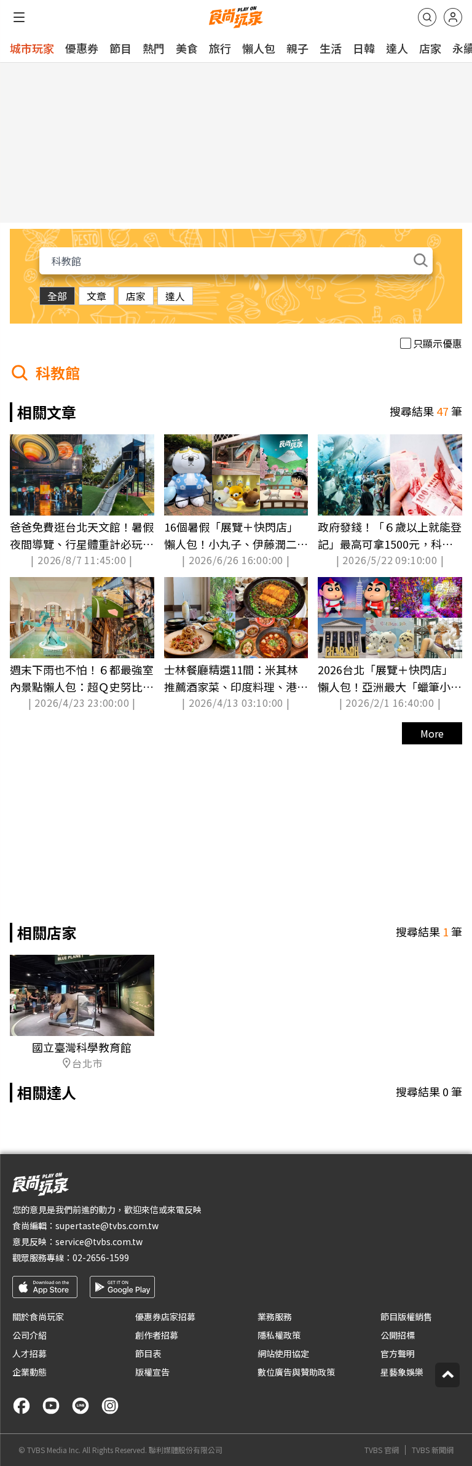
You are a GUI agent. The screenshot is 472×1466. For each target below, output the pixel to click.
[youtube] (51, 1405)
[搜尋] (427, 17)
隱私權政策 (279, 1335)
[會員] (453, 17)
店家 (430, 48)
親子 (297, 48)
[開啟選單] (19, 17)
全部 (57, 296)
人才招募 (29, 1353)
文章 (96, 296)
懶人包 (258, 48)
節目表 (148, 1353)
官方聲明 (397, 1353)
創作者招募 (156, 1335)
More (432, 733)
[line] (80, 1405)
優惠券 (81, 48)
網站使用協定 (283, 1353)
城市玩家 (32, 48)
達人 (397, 48)
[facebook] (21, 1405)
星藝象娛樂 (401, 1372)
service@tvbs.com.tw (99, 1241)
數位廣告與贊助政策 (296, 1372)
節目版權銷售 (406, 1316)
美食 (187, 48)
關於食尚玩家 (38, 1316)
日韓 (364, 48)
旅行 (220, 48)
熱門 (154, 48)
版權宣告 (152, 1372)
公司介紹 (29, 1335)
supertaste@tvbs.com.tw (107, 1225)
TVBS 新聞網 (433, 1450)
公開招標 (397, 1335)
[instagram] (110, 1405)
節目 (120, 48)
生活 (331, 48)
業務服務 (275, 1316)
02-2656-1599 (101, 1257)
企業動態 (29, 1372)
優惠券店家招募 (165, 1316)
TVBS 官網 (381, 1450)
